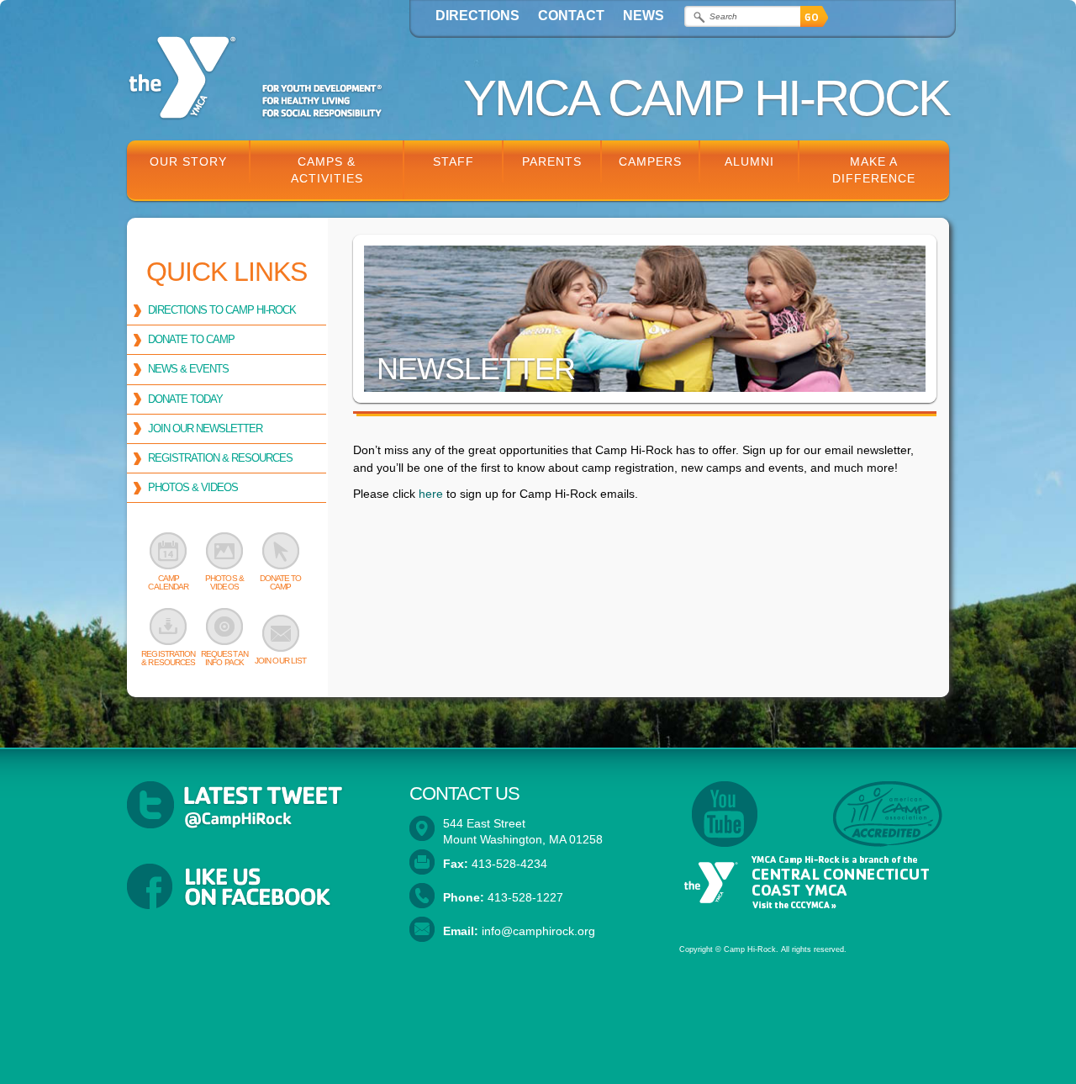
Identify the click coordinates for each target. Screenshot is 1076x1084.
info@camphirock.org (538, 931)
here (431, 493)
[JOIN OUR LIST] (280, 633)
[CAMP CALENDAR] (168, 550)
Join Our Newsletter (205, 428)
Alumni (749, 161)
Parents (552, 161)
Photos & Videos (193, 487)
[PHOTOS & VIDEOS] (225, 550)
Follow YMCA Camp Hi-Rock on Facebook (255, 888)
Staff (453, 161)
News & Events (188, 368)
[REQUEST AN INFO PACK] (225, 626)
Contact (571, 15)
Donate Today (185, 399)
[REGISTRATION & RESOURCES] (168, 626)
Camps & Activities (327, 170)
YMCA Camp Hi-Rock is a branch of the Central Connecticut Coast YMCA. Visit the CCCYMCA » (804, 883)
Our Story (188, 161)
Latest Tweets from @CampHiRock (255, 805)
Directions (477, 15)
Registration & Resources (220, 458)
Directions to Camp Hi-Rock (222, 310)
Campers (650, 161)
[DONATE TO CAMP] (280, 550)
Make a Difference (873, 170)
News (643, 15)
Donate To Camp (191, 339)
